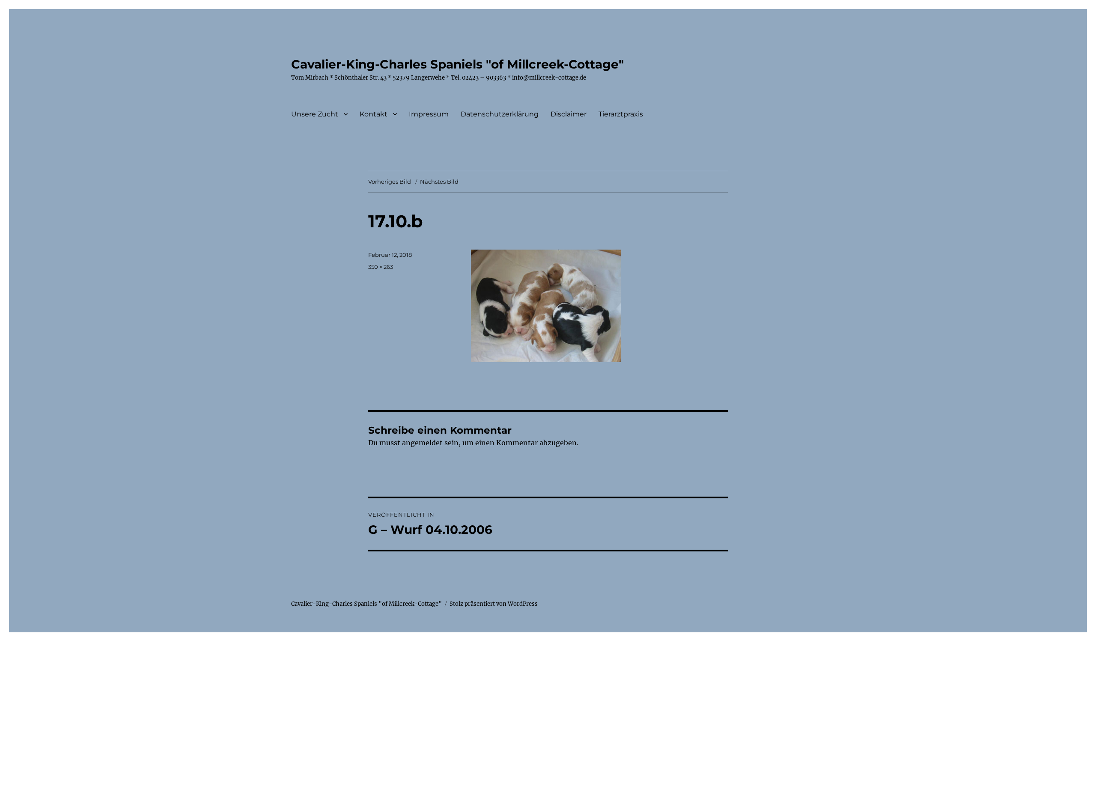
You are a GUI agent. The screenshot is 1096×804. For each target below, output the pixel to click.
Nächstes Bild (439, 181)
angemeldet (422, 442)
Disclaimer (569, 114)
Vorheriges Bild (389, 181)
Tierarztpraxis (621, 114)
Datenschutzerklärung (500, 114)
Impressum (429, 114)
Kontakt (373, 114)
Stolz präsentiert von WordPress (494, 603)
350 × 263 (380, 266)
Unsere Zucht (314, 114)
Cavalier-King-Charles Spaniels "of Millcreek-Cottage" (457, 64)
